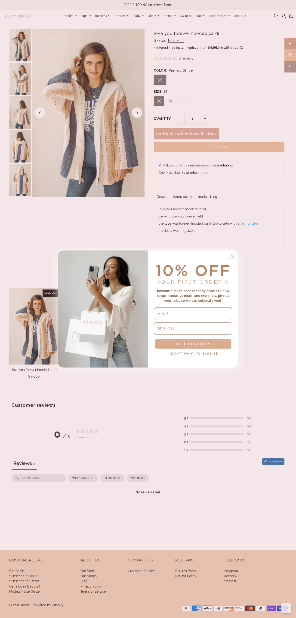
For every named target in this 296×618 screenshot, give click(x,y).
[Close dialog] (232, 256)
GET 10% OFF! (193, 344)
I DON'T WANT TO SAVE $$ (193, 354)
